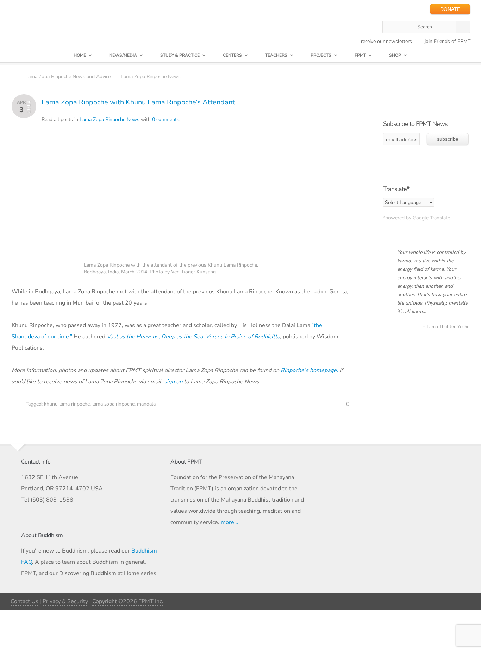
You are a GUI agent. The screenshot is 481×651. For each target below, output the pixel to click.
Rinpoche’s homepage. (309, 370)
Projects (321, 55)
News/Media (123, 55)
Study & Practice (180, 55)
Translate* (396, 189)
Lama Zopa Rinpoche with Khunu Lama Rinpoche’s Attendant (138, 102)
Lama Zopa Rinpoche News (151, 76)
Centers (232, 55)
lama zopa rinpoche (113, 404)
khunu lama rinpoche (67, 404)
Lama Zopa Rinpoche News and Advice (68, 76)
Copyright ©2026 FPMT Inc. (127, 601)
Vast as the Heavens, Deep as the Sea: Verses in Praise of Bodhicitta (193, 336)
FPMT (360, 55)
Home (80, 55)
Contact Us (24, 601)
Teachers (276, 55)
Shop (395, 55)
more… (229, 522)
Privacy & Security (65, 601)
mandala (146, 404)
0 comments (165, 119)
